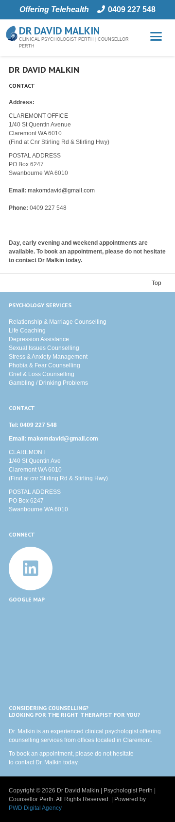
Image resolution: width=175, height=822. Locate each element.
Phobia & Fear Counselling (44, 365)
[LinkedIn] (30, 568)
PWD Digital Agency (35, 808)
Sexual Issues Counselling (44, 348)
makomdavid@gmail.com (61, 190)
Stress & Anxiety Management (48, 356)
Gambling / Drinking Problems (48, 382)
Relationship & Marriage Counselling (57, 321)
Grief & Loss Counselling (41, 374)
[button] (155, 36)
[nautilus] (12, 33)
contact (24, 762)
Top (156, 283)
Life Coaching (27, 330)
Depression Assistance (39, 339)
